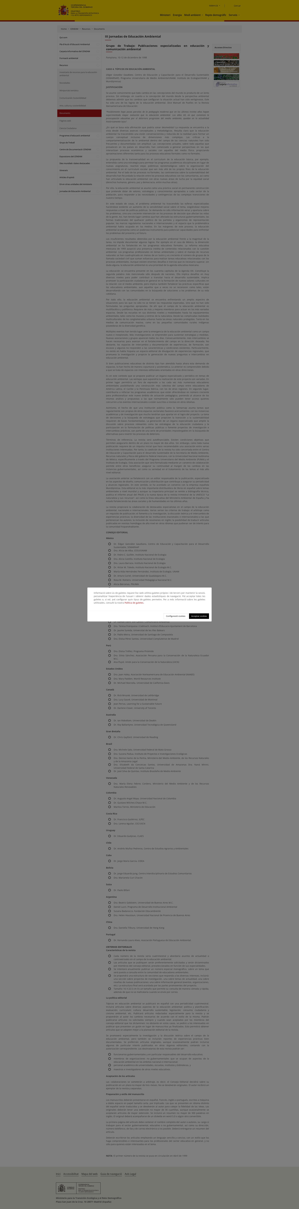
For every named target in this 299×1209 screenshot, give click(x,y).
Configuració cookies (175, 616)
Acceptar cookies (199, 616)
